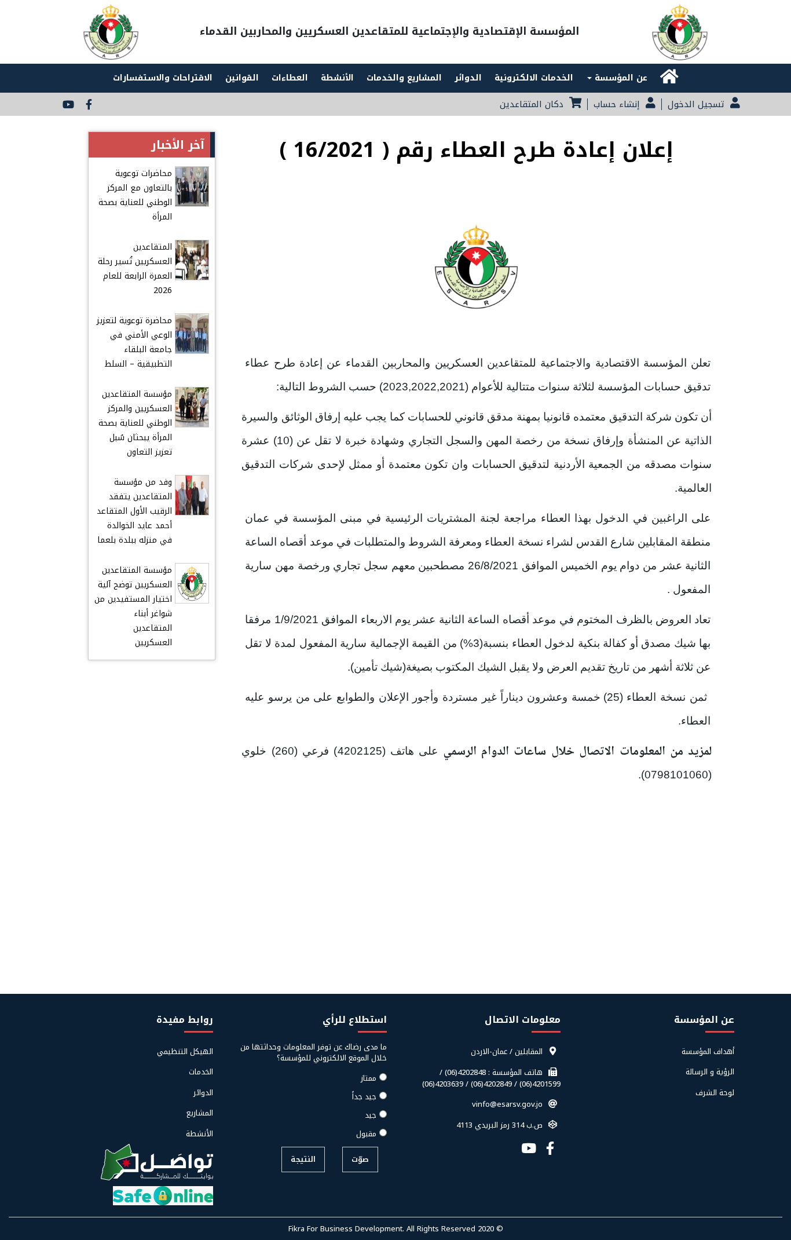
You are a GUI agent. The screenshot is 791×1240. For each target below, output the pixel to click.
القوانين (242, 78)
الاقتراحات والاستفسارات (163, 78)
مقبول (366, 1134)
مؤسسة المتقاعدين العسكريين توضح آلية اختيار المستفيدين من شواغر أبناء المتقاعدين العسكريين (133, 606)
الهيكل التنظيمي (185, 1052)
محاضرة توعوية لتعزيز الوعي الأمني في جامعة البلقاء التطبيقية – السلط (134, 342)
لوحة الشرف (714, 1093)
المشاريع (199, 1113)
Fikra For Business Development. (347, 1228)
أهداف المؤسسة (708, 1052)
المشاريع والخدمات (404, 78)
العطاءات (290, 78)
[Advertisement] (395, 908)
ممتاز (368, 1078)
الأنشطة (337, 78)
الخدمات (201, 1072)
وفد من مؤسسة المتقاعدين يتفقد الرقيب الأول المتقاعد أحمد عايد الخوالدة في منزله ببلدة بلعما (134, 511)
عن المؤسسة (619, 78)
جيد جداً (364, 1097)
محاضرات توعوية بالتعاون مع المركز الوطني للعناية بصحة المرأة (135, 195)
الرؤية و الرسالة (710, 1072)
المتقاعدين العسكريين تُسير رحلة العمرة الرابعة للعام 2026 (135, 269)
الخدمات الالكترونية (534, 78)
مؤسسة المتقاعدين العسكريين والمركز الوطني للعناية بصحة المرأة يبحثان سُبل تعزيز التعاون (135, 423)
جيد (370, 1115)
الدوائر (468, 78)
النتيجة (303, 1159)
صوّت (360, 1159)
